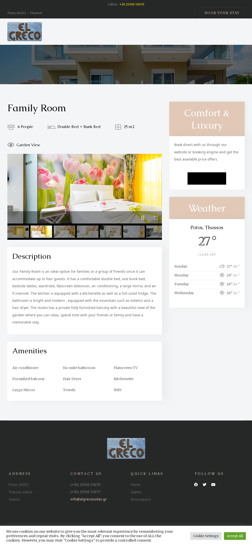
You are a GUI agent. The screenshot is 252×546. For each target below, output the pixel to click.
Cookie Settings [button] (206, 536)
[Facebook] (196, 484)
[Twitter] (204, 484)
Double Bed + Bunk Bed (79, 126)
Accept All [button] (235, 536)
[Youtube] (213, 484)
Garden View (28, 144)
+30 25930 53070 (131, 4)
